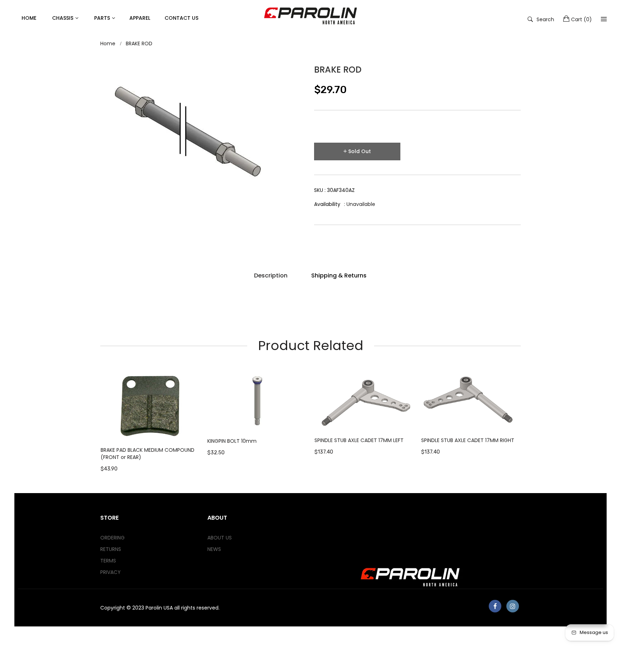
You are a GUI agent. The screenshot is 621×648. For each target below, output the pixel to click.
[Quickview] (198, 428)
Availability (327, 204)
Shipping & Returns (339, 275)
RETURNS (110, 549)
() (581, 19)
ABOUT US (219, 537)
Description (271, 275)
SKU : (334, 190)
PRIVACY (110, 572)
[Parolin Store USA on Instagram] (512, 606)
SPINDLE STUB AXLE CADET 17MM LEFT (359, 440)
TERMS (108, 560)
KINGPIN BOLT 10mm (232, 441)
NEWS (214, 549)
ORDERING (112, 537)
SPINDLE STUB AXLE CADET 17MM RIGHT (467, 440)
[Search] (604, 19)
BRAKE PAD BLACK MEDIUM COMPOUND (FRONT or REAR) (147, 453)
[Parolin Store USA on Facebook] (495, 606)
